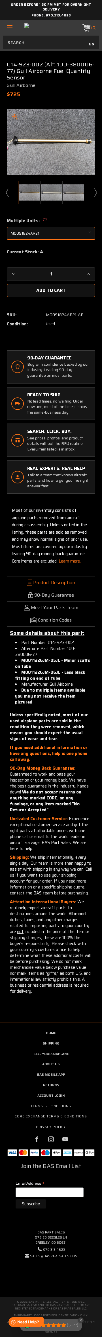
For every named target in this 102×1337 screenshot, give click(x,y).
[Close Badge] (81, 1320)
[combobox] (51, 42)
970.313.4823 (58, 15)
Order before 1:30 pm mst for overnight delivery (51, 7)
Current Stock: (25, 252)
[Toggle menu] (15, 27)
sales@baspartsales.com (54, 1256)
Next (95, 192)
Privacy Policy (51, 1126)
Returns (51, 1085)
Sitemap (51, 1332)
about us (51, 1064)
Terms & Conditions (51, 1106)
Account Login (51, 1095)
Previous (7, 192)
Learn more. (70, 561)
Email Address (30, 1184)
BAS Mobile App (51, 1074)
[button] (51, 1273)
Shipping (51, 1043)
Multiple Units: (27, 221)
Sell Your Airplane (51, 1053)
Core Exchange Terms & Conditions (51, 1116)
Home (51, 1032)
